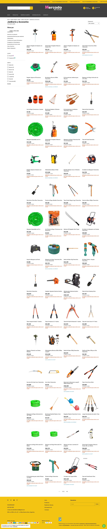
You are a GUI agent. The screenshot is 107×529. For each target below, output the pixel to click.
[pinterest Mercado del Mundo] (17, 500)
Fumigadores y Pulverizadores (13, 42)
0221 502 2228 (10, 507)
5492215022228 (10, 505)
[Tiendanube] (64, 525)
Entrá (87, 7)
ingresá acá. (82, 523)
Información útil (36, 14)
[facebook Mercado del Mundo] (10, 500)
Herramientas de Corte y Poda (13, 44)
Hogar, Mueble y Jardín (15, 19)
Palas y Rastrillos (10, 46)
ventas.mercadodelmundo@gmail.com (16, 509)
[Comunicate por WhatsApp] (104, 526)
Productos (15, 14)
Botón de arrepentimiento (91, 523)
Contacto (45, 14)
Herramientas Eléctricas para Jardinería (15, 36)
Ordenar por (90, 21)
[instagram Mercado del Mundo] (7, 500)
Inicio (8, 14)
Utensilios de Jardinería (12, 34)
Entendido (15, 526)
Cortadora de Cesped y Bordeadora (14, 40)
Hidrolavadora (10, 38)
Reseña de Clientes (25, 14)
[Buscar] (31, 8)
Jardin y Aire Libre (25, 19)
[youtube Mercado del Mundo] (13, 500)
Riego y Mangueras (11, 48)
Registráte (88, 8)
